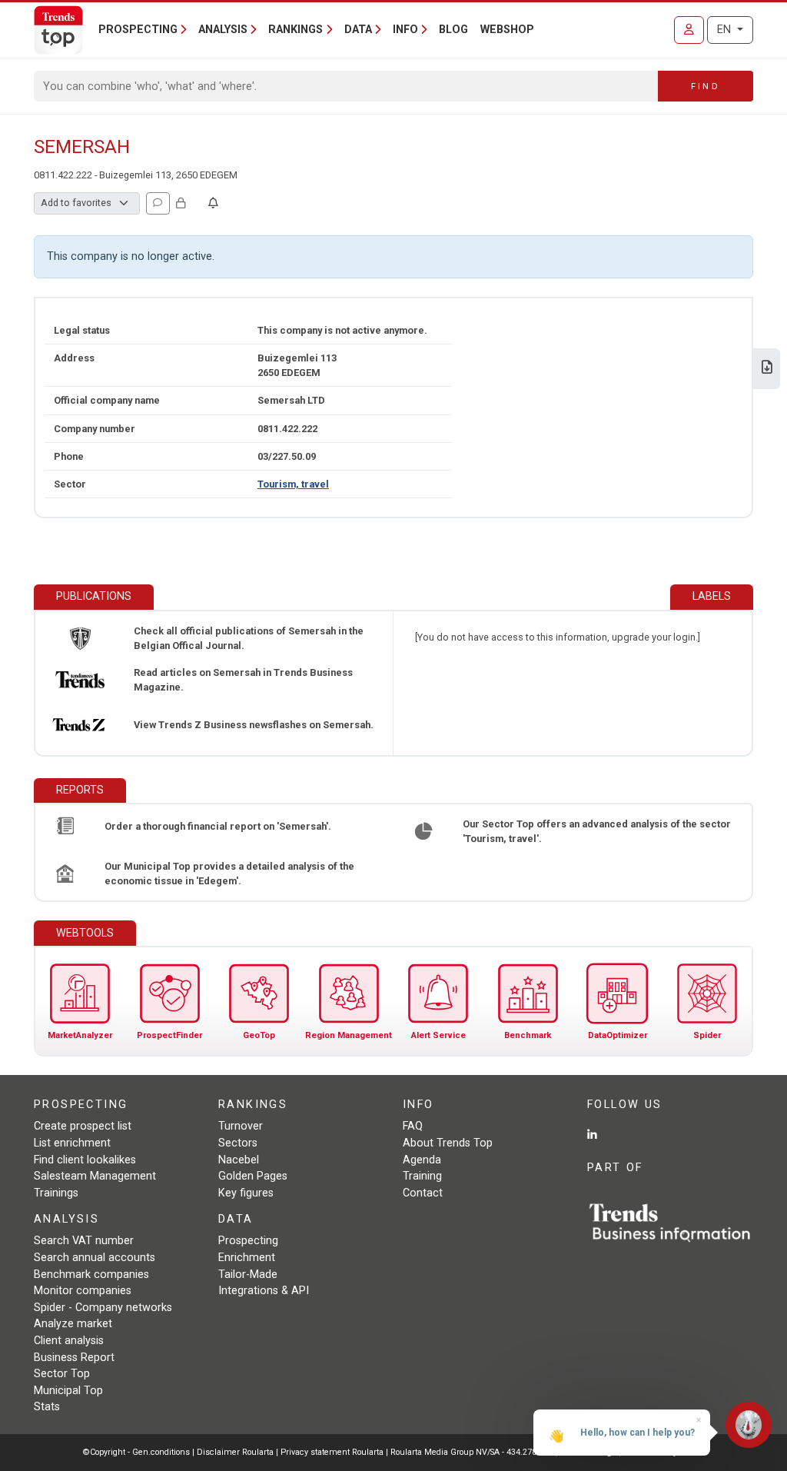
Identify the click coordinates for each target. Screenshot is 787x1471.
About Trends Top (448, 1143)
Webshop (507, 29)
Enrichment (246, 1257)
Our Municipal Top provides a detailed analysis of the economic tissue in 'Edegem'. (229, 873)
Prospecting (248, 1240)
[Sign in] (689, 30)
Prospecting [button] (138, 29)
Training (422, 1176)
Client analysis (69, 1340)
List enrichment (72, 1143)
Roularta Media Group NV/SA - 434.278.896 (472, 1452)
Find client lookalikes (85, 1159)
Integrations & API (263, 1290)
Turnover (240, 1126)
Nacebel (238, 1159)
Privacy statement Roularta (332, 1452)
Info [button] (405, 29)
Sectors (237, 1143)
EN (725, 29)
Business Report (74, 1357)
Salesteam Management (95, 1176)
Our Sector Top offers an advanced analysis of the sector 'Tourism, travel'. (597, 831)
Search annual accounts (94, 1257)
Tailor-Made (247, 1274)
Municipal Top (68, 1390)
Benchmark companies (91, 1274)
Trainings (56, 1193)
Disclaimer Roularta (235, 1452)
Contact (423, 1193)
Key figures (246, 1193)
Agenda (422, 1159)
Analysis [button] (222, 29)
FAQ (413, 1126)
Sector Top (62, 1373)
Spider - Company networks (103, 1307)
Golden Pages (252, 1176)
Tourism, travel (293, 484)
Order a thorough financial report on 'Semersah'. (218, 826)
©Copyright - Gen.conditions (136, 1452)
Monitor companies (82, 1290)
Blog (453, 29)
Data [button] (358, 29)
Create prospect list (82, 1126)
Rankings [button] (295, 29)
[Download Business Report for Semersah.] (767, 368)
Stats (47, 1406)
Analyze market (73, 1323)
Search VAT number (84, 1240)
